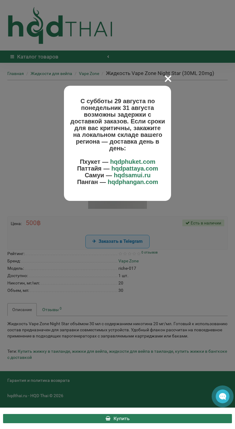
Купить (122, 418)
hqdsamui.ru (132, 175)
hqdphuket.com (132, 161)
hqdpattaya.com (134, 168)
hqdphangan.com (133, 182)
